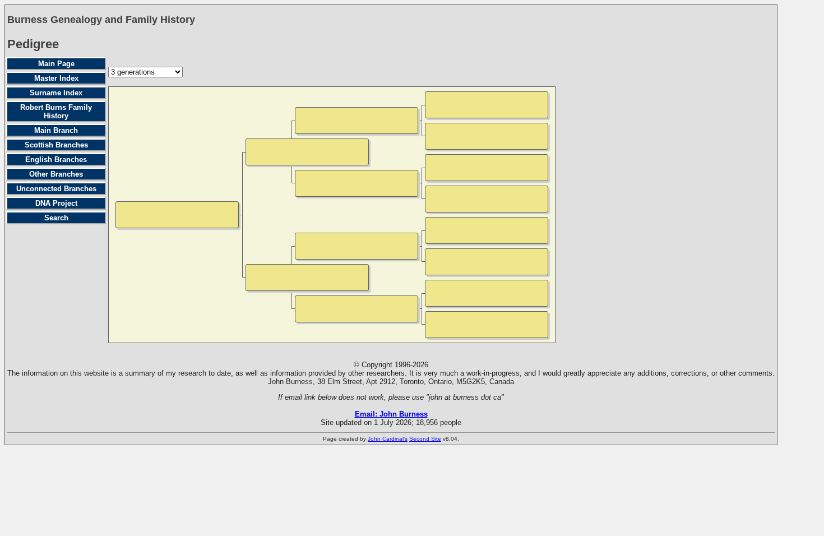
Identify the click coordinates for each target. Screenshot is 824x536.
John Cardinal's (388, 439)
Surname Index (56, 93)
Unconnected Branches (56, 188)
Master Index (56, 78)
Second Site (425, 439)
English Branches (56, 159)
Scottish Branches (56, 145)
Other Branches (56, 174)
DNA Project (56, 203)
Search (56, 218)
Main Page (56, 63)
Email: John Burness (391, 414)
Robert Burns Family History (56, 111)
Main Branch (56, 130)
